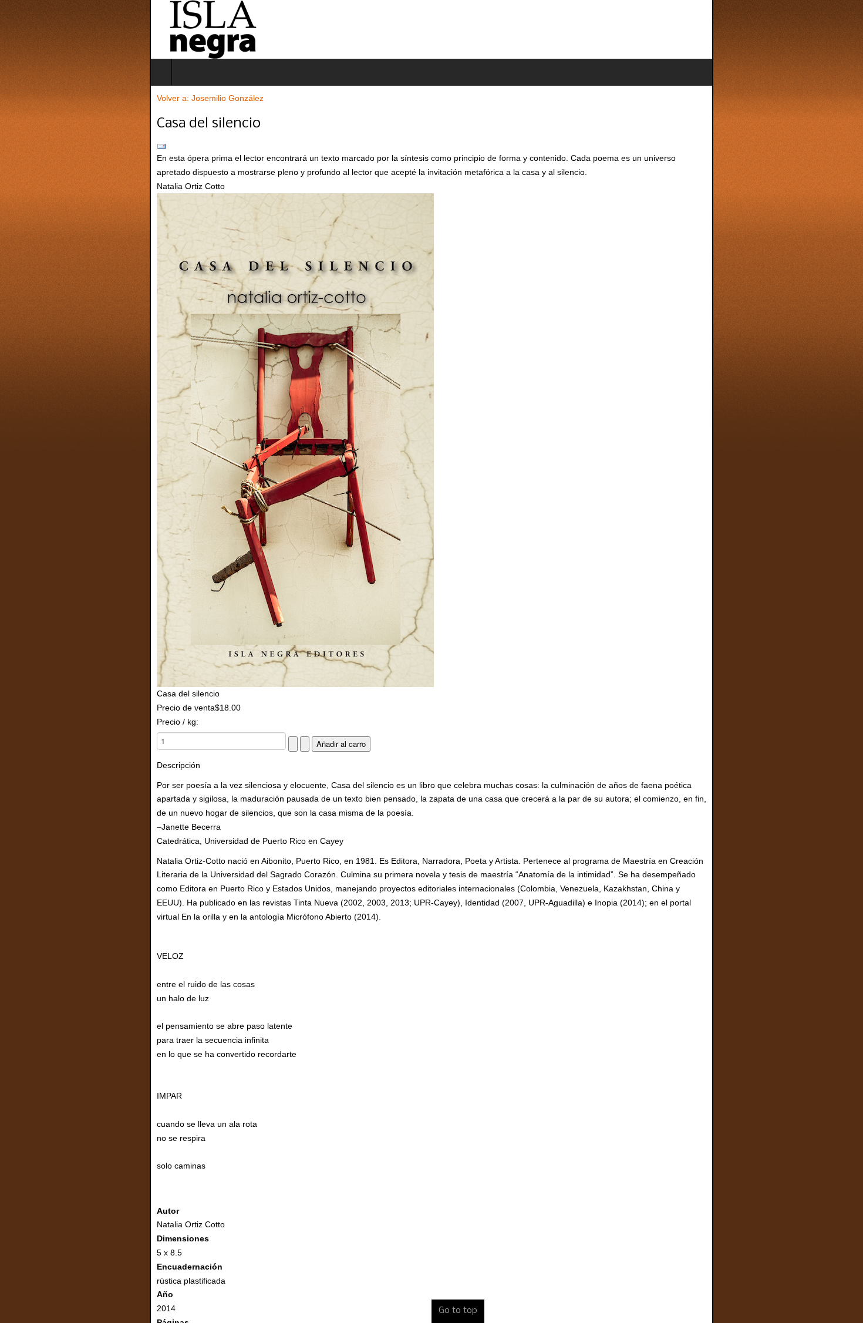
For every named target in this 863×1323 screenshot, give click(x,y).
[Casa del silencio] (431, 440)
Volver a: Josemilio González (60, 98)
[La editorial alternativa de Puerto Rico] (62, 29)
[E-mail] (431, 147)
